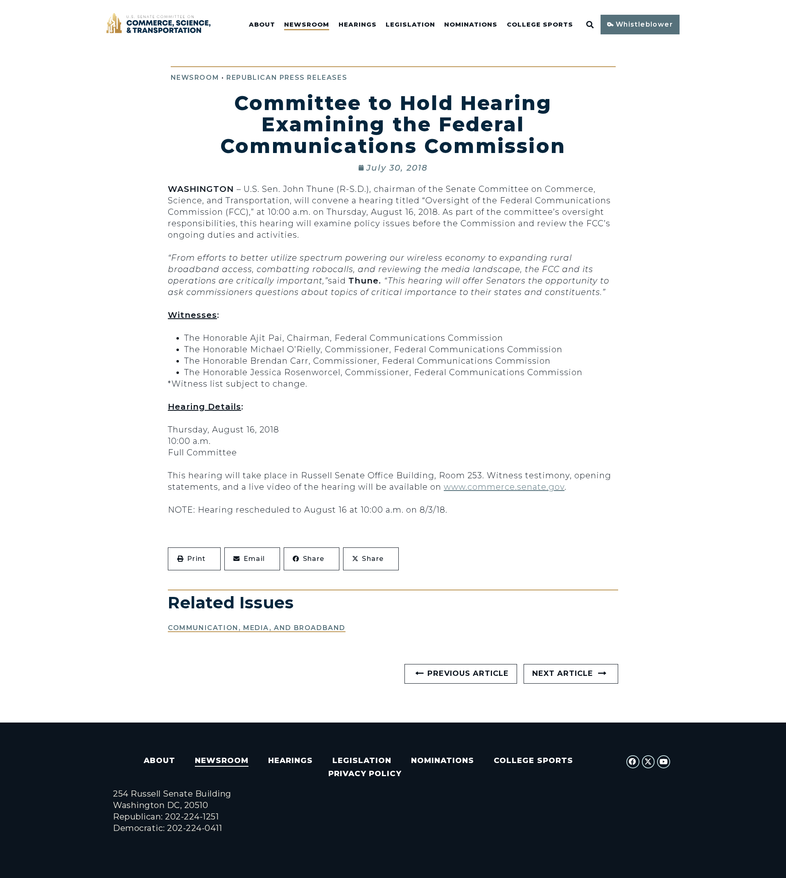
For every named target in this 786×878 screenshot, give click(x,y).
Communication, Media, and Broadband (257, 628)
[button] (194, 558)
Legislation (410, 24)
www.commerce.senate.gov (504, 487)
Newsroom (306, 24)
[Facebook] (632, 761)
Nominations (470, 24)
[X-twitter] (648, 761)
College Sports (540, 24)
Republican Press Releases (286, 77)
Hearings (358, 24)
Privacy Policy (365, 773)
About (262, 24)
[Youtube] (663, 761)
